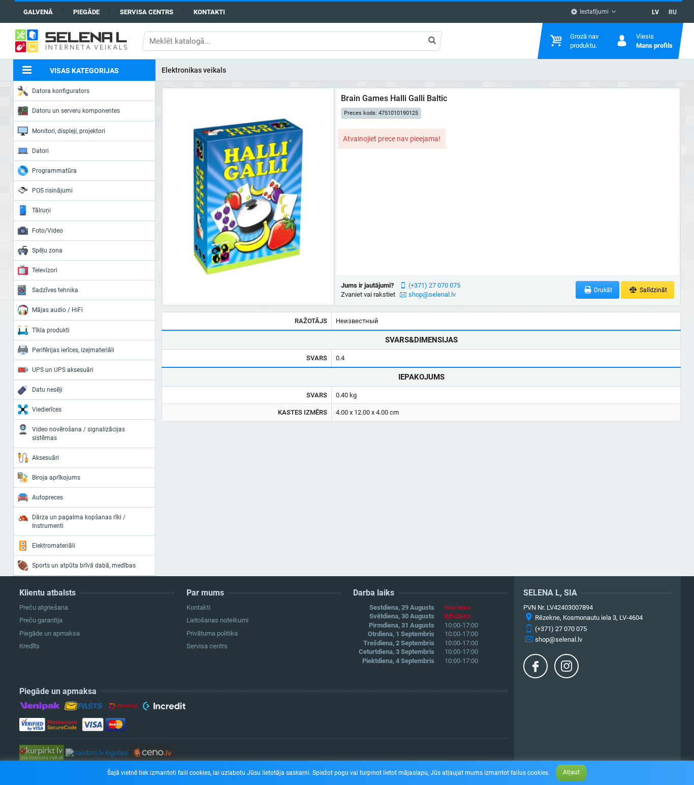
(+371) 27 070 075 (434, 285)
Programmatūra (54, 170)
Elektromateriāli (53, 545)
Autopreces (47, 497)
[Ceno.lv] (152, 752)
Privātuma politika (212, 633)
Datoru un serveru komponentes (76, 110)
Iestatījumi (593, 11)
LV (655, 12)
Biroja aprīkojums (56, 477)
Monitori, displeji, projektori (68, 131)
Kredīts (29, 646)
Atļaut (571, 772)
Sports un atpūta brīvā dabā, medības (84, 565)
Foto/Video (47, 230)
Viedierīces (46, 409)
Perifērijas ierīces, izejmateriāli (73, 350)
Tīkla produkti (51, 330)
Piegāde (86, 12)
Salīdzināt (652, 290)
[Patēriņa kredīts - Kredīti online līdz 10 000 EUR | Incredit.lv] (164, 707)
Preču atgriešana (43, 607)
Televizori (44, 270)
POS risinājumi (52, 190)
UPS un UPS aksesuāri (62, 369)
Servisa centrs (146, 12)
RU (673, 12)
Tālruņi (41, 210)
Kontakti (209, 12)
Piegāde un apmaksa (49, 633)
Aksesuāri (45, 457)
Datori (40, 150)
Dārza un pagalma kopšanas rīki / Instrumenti (78, 521)
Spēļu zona (47, 250)
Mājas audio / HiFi (57, 309)
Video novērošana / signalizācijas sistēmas (78, 433)
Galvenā (38, 12)
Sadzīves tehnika (55, 290)
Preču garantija (40, 620)
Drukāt (602, 290)
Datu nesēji (47, 389)
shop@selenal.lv (432, 294)
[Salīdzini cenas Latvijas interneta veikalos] (41, 752)
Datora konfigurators (60, 91)
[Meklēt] (432, 41)
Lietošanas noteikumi (217, 620)
